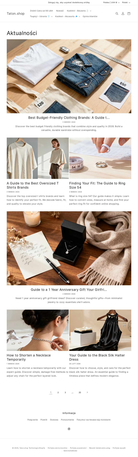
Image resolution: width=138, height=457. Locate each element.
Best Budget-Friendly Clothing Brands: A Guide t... (69, 118)
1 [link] (50, 392)
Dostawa (54, 420)
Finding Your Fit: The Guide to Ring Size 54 (97, 185)
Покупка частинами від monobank (94, 420)
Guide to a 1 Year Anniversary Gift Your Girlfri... (69, 290)
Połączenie (32, 420)
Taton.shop (23, 448)
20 (80, 392)
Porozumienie (67, 420)
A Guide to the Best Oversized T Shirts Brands (33, 185)
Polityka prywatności (78, 448)
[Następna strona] (87, 392)
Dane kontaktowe (70, 451)
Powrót (44, 420)
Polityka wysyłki (119, 448)
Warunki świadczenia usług (99, 448)
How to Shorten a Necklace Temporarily (29, 357)
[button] (78, 11)
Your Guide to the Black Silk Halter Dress (97, 357)
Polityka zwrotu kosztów (57, 448)
